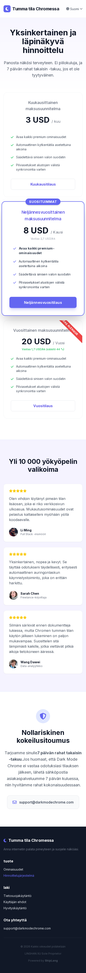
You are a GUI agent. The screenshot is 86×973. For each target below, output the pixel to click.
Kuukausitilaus (43, 184)
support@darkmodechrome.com (46, 802)
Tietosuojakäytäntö (18, 896)
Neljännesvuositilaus (43, 302)
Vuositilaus (43, 406)
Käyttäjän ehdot (15, 902)
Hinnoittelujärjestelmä (19, 875)
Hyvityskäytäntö (15, 908)
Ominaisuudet (13, 869)
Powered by (43, 960)
